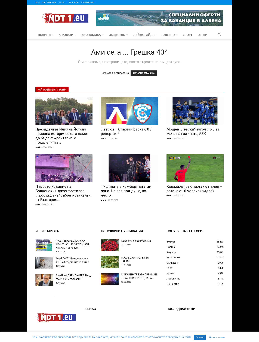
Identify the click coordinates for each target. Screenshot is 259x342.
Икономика (91, 35)
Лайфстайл (143, 35)
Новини (44, 35)
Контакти (73, 2)
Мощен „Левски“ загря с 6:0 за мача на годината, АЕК (192, 131)
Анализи (66, 35)
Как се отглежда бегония (136, 240)
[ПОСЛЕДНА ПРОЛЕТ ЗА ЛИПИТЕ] (110, 262)
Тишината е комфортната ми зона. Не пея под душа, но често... (126, 190)
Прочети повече (217, 337)
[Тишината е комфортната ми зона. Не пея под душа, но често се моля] (129, 168)
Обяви (202, 35)
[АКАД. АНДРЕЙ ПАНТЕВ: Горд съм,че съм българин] (44, 280)
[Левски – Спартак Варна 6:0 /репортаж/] (129, 111)
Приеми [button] (200, 337)
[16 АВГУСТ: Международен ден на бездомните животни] (44, 263)
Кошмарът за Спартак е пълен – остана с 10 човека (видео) (194, 188)
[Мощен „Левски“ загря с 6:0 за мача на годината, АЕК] (195, 111)
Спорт (188, 35)
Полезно (168, 35)
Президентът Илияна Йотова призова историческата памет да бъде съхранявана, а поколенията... (62, 136)
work (37, 147)
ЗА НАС (62, 2)
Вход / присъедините (45, 2)
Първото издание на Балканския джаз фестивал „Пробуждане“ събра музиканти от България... (63, 193)
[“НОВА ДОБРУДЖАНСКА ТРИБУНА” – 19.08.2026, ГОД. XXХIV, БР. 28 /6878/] (44, 245)
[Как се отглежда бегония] (110, 245)
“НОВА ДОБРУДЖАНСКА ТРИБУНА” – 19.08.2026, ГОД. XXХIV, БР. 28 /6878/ (73, 244)
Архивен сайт (87, 2)
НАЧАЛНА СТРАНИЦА (144, 73)
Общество (117, 35)
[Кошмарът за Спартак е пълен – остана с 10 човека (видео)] (195, 168)
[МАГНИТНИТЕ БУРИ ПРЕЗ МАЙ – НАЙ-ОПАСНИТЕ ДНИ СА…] (110, 279)
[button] (219, 35)
